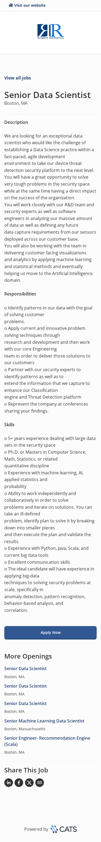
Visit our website (30, 5)
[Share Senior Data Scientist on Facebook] (19, 783)
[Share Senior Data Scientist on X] (29, 783)
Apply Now (51, 632)
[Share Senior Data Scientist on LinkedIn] (8, 783)
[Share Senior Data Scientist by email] (39, 783)
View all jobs (17, 78)
